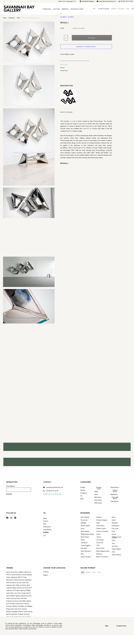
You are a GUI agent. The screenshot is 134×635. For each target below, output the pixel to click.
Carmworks (84, 542)
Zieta (18, 18)
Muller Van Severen (102, 557)
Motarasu (99, 554)
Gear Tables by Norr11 (19, 585)
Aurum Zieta (10, 572)
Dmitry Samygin (86, 557)
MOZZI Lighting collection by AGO (21, 596)
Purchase (91, 38)
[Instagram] (11, 518)
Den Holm (84, 548)
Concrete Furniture (15, 574)
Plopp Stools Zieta (11, 609)
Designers (12, 18)
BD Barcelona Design (87, 534)
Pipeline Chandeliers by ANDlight (22, 606)
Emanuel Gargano (101, 520)
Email (62, 67)
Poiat (113, 531)
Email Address (10, 486)
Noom (113, 517)
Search (114, 8)
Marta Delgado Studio (102, 551)
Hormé (98, 534)
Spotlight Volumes (17, 611)
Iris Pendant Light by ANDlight (21, 590)
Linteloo (98, 537)
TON (113, 540)
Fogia (98, 523)
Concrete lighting (26, 574)
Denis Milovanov (86, 551)
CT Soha (23, 577)
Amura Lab (84, 520)
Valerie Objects (116, 549)
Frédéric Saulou (101, 528)
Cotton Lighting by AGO (13, 577)
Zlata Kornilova (116, 554)
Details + (64, 22)
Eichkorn (99, 517)
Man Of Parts (100, 548)
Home (5, 18)
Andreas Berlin (85, 525)
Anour (82, 528)
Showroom (64, 70)
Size (62, 28)
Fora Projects (100, 525)
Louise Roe (99, 542)
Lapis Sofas (10, 593)
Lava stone (17, 593)
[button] (51, 491)
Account (121, 8)
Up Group (115, 546)
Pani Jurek (115, 528)
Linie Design (100, 540)
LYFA (98, 545)
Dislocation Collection (12, 580)
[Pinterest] (15, 518)
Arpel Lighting (85, 531)
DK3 (82, 554)
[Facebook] (7, 518)
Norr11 (114, 520)
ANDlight (83, 523)
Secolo (114, 534)
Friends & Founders (102, 531)
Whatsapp (64, 64)
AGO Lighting (85, 517)
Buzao (83, 540)
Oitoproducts (116, 525)
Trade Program (103, 8)
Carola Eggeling (85, 545)
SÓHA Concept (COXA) (116, 537)
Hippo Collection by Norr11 (20, 588)
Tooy (113, 543)
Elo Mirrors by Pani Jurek (17, 582)
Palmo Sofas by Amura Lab (14, 598)
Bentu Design (85, 537)
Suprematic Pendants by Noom (20, 614)
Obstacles (115, 523)
